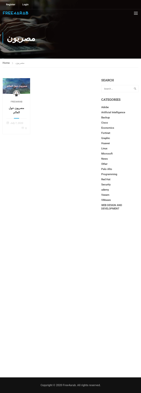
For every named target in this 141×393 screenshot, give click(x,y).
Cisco (104, 122)
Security (106, 184)
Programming (109, 174)
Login (25, 4)
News (104, 158)
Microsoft (107, 153)
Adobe (105, 107)
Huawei (105, 143)
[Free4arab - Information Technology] (15, 13)
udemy (105, 189)
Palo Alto (106, 169)
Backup (105, 117)
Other (104, 163)
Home (6, 62)
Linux (104, 148)
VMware (106, 200)
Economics (107, 127)
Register (10, 4)
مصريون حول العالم (16, 110)
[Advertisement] (119, 242)
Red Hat (105, 179)
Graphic (105, 138)
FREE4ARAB (16, 101)
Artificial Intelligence (113, 112)
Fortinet (105, 133)
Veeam (105, 194)
